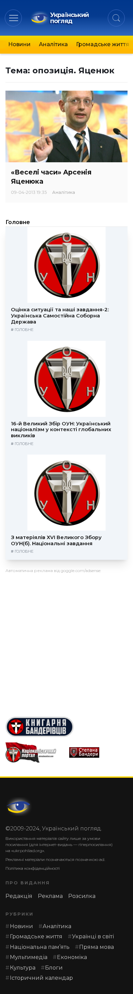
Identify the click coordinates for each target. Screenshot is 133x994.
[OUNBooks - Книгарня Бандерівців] (66, 727)
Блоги (54, 967)
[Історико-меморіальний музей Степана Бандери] (98, 752)
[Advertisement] (66, 642)
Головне (17, 222)
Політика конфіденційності (32, 868)
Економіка (72, 957)
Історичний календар (41, 978)
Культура (22, 967)
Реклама (50, 896)
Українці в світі (93, 936)
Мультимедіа (28, 957)
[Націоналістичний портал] (34, 752)
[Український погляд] (19, 806)
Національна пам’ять (40, 947)
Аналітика (53, 44)
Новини (19, 44)
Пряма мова (96, 947)
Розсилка (81, 896)
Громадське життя (102, 44)
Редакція (18, 896)
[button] (13, 18)
